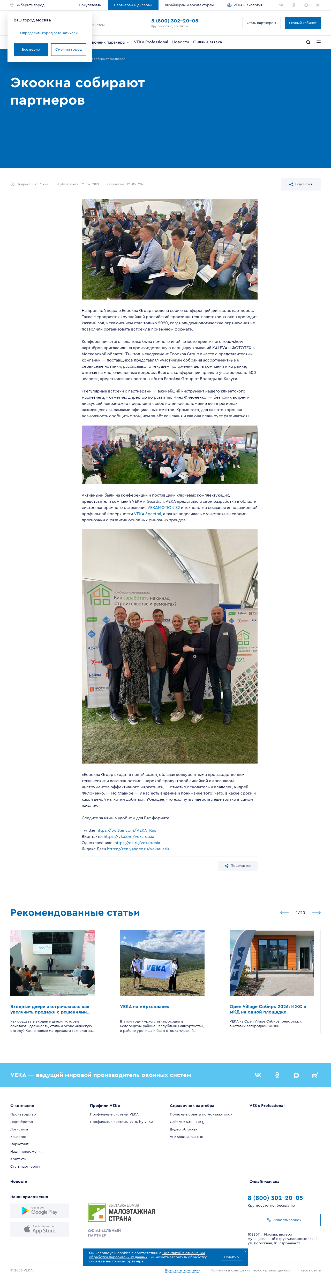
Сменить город (68, 49)
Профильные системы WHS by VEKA (121, 1122)
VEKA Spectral (147, 514)
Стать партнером (261, 23)
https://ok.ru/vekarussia (137, 843)
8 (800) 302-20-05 (174, 20)
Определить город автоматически (49, 33)
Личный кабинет (303, 23)
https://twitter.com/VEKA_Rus (126, 830)
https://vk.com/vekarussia (129, 837)
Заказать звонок (287, 1220)
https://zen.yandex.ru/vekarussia (138, 849)
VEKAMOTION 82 (163, 508)
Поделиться (303, 184)
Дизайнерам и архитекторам (189, 5)
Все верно (31, 49)
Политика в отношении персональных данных (250, 1270)
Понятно (231, 1257)
